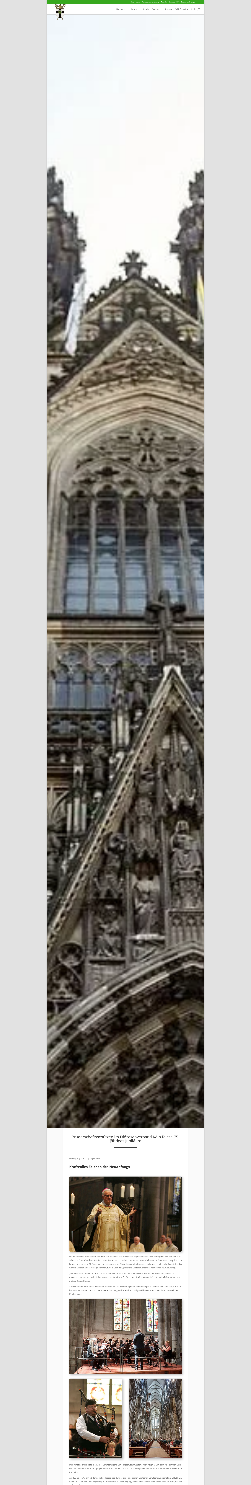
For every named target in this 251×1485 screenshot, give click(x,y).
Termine (168, 9)
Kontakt (164, 2)
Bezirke (146, 9)
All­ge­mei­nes (94, 1158)
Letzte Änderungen (188, 2)
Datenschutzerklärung (150, 2)
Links (193, 9)
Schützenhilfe (174, 2)
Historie (133, 9)
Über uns (120, 9)
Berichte (155, 9)
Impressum (135, 2)
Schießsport (180, 9)
